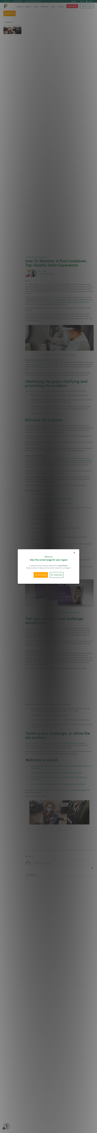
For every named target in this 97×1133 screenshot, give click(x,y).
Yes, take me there (41, 575)
